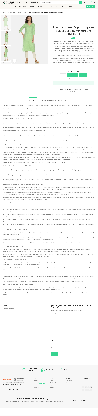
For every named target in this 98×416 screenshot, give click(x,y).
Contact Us (37, 380)
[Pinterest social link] (74, 92)
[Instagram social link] (88, 387)
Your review (54, 315)
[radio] (69, 71)
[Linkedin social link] (76, 92)
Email (52, 340)
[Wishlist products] (87, 2)
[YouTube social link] (91, 387)
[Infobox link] (30, 370)
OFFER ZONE (90, 6)
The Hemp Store (11, 12)
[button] (3, 63)
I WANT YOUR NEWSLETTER (80, 400)
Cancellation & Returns (71, 385)
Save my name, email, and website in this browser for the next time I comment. (71, 347)
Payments (52, 385)
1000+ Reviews (54, 382)
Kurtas (24, 12)
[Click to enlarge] (14, 61)
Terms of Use (69, 380)
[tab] (33, 99)
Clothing (19, 12)
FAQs (51, 380)
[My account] (84, 2)
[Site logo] (8, 2)
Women (86, 89)
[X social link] (72, 92)
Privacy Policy (69, 382)
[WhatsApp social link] (78, 92)
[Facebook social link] (70, 92)
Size (73, 69)
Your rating (53, 313)
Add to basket (72, 75)
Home (4, 12)
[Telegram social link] (80, 92)
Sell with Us (37, 387)
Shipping (52, 387)
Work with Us (39, 385)
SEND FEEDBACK (13, 389)
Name (52, 333)
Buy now (83, 75)
